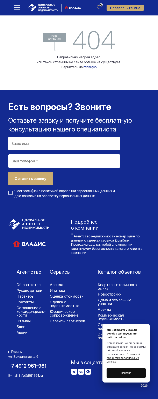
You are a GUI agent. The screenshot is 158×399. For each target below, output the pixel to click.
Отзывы (23, 321)
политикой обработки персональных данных (76, 191)
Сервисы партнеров (67, 321)
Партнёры (25, 296)
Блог (20, 327)
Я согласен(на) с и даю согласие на (64, 193)
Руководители (29, 290)
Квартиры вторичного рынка (117, 287)
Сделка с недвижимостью (64, 304)
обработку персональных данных (68, 196)
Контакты (25, 302)
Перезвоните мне (125, 8)
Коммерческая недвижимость (111, 317)
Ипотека (57, 290)
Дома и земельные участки (114, 302)
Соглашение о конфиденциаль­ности (31, 311)
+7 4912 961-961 (27, 366)
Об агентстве (28, 285)
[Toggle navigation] (17, 7)
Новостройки (110, 294)
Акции (21, 332)
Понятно (126, 373)
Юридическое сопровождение (64, 313)
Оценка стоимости (67, 296)
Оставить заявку (30, 178)
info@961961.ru (31, 375)
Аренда (56, 285)
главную (90, 67)
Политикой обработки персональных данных (123, 358)
